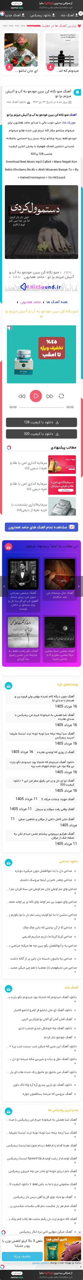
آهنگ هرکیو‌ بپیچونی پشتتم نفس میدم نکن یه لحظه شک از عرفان (44, 836)
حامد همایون (30, 302)
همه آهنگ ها (57, 302)
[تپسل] (9, 327)
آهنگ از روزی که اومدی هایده (55, 752)
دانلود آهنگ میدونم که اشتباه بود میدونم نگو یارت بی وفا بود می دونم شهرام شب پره (42, 764)
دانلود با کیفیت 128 (39, 422)
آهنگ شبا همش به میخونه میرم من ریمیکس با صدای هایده (44, 717)
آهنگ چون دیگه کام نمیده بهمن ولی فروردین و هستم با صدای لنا (44, 698)
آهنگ (73, 115)
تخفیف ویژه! (22, 1256)
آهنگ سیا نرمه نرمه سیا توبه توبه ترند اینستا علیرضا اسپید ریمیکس (42, 736)
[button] (33, 25)
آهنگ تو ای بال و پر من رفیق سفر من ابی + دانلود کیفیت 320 (43, 783)
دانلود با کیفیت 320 (39, 434)
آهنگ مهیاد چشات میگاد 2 (57, 799)
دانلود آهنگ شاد (16, 102)
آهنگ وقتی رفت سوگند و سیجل (55, 809)
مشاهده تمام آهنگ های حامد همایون (38, 527)
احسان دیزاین (40, 1262)
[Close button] (79, 1232)
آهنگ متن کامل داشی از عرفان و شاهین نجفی (46, 819)
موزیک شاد (69, 123)
